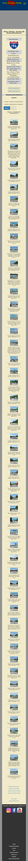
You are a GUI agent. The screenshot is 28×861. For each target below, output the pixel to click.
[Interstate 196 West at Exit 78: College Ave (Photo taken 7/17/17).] (14, 224)
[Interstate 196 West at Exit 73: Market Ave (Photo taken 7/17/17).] (14, 436)
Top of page (14, 798)
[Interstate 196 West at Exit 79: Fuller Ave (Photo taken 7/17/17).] (14, 187)
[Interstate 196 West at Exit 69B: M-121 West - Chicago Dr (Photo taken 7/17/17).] (14, 532)
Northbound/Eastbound (14, 88)
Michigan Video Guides (14, 788)
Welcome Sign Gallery (14, 858)
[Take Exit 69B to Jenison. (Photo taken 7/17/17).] (14, 508)
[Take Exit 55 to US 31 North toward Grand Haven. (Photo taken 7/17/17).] (14, 730)
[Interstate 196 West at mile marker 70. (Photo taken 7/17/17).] (14, 497)
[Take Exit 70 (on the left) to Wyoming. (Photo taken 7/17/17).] (14, 472)
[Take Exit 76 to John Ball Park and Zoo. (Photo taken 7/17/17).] (14, 359)
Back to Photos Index (14, 801)
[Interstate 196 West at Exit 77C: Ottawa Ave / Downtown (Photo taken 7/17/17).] (14, 291)
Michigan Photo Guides (14, 786)
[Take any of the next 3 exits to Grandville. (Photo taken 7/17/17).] (14, 460)
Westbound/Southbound (14, 91)
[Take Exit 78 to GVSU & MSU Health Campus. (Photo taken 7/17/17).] (14, 199)
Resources (14, 854)
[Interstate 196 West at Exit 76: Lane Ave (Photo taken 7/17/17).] (14, 370)
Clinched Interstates (14, 846)
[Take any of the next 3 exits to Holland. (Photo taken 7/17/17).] (14, 695)
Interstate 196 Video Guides (14, 793)
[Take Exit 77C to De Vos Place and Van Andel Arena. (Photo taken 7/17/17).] (14, 236)
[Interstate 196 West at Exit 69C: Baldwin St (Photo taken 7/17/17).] (14, 520)
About (14, 844)
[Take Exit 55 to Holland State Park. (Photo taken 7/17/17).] (14, 719)
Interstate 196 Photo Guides (14, 791)
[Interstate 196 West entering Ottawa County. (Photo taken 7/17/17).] (14, 570)
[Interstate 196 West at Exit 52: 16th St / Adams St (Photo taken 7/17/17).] (14, 771)
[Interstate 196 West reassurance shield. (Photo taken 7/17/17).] (14, 134)
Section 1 (7, 108)
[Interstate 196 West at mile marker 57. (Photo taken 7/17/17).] (14, 707)
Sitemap (14, 856)
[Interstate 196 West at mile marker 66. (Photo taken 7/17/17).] (14, 583)
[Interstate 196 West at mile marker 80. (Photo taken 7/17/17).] (14, 164)
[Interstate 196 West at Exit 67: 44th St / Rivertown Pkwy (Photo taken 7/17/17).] (14, 557)
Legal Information (14, 852)
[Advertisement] (14, 20)
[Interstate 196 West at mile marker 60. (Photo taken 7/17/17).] (14, 683)
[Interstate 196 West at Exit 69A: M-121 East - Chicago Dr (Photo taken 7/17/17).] (14, 544)
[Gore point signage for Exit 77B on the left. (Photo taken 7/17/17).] (14, 331)
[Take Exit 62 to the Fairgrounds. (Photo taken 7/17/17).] (14, 634)
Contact (14, 848)
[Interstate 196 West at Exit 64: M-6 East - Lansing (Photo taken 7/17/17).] (14, 595)
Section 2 (13, 108)
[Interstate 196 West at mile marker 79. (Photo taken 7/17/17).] (14, 175)
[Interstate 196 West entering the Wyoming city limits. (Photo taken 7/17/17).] (14, 447)
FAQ (14, 850)
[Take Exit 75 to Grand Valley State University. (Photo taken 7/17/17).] (14, 397)
